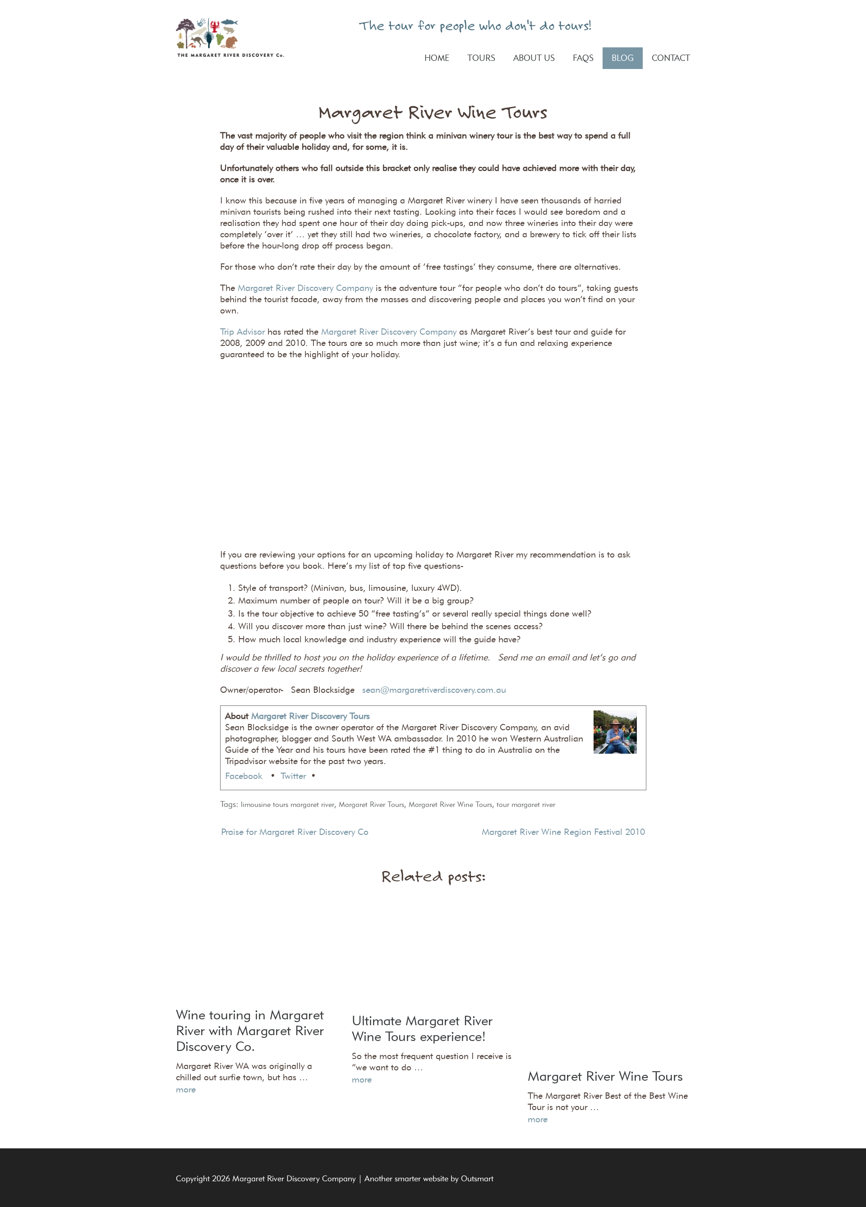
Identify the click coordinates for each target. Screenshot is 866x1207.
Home (436, 58)
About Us (534, 58)
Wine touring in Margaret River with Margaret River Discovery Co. (250, 1030)
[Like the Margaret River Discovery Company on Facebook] (644, 25)
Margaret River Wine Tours (450, 804)
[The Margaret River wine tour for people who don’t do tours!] (230, 37)
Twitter (293, 775)
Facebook (245, 775)
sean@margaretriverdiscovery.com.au (434, 689)
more (186, 1089)
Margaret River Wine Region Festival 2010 (563, 831)
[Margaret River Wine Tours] (609, 980)
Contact (671, 58)
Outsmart (477, 1179)
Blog (623, 58)
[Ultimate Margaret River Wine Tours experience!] (433, 951)
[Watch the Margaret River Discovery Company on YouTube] (671, 25)
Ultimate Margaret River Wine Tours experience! (422, 1028)
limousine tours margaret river (287, 804)
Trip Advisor (242, 331)
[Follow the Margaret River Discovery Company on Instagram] (684, 25)
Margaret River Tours (371, 804)
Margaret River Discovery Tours (310, 715)
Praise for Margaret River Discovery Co (295, 831)
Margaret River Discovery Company (305, 287)
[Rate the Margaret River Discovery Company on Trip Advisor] (657, 25)
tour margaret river (526, 804)
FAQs (583, 58)
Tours (481, 58)
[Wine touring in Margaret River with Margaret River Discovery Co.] (257, 949)
